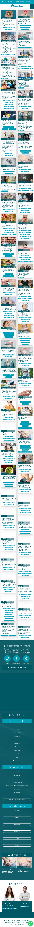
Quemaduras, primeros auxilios (23, 399)
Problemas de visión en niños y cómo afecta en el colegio (24, 335)
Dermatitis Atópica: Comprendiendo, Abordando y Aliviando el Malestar (9, 563)
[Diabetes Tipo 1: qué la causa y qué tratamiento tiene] (8, 493)
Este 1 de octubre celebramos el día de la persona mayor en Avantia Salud (24, 43)
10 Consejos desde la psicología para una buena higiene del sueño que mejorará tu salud (9, 205)
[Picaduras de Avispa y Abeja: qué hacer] (25, 246)
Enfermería (17, 729)
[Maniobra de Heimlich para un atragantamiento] (25, 373)
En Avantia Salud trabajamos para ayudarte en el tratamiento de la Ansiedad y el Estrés (8, 249)
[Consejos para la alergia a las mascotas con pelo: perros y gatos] (8, 406)
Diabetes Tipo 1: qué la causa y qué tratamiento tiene (9, 499)
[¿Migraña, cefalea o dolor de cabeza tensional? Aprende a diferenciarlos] (25, 14)
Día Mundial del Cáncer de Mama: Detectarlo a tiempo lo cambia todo (25, 612)
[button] (2, 5)
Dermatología (17, 789)
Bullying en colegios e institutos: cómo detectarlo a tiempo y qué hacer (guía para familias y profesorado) (8, 630)
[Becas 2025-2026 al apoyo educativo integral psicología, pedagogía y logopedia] (25, 54)
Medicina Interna (17, 796)
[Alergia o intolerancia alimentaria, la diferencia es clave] (25, 411)
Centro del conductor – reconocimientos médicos (17, 785)
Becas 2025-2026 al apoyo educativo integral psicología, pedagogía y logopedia (24, 61)
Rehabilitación (17, 849)
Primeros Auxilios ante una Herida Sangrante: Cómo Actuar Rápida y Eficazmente (9, 371)
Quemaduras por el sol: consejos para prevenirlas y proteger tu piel (25, 590)
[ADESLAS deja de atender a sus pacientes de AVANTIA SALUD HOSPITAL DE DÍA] (25, 75)
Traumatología (17, 792)
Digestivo (17, 835)
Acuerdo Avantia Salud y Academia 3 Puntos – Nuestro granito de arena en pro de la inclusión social (25, 101)
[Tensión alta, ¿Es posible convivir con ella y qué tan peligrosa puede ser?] (25, 197)
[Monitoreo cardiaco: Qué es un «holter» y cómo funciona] (8, 283)
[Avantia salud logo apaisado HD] (16, 5)
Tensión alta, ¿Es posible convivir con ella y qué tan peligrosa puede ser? (25, 204)
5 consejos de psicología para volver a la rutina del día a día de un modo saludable (8, 187)
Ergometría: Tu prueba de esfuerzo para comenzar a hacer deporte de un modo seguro (25, 291)
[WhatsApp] (16, 658)
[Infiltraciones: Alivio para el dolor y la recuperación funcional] (8, 301)
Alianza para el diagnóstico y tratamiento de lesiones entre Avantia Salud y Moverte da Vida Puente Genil (25, 126)
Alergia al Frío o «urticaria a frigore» (8, 454)
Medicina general (17, 760)
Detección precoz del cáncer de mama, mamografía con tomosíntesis (24, 548)
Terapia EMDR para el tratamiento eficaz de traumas (25, 185)
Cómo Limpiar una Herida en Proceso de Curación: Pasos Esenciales (25, 359)
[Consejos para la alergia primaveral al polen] (8, 263)
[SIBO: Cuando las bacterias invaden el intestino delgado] (25, 435)
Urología (17, 838)
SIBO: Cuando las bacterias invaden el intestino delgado (24, 442)
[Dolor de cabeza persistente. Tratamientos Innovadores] (25, 219)
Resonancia (17, 739)
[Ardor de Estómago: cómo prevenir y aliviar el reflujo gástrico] (8, 344)
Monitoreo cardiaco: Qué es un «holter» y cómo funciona (8, 289)
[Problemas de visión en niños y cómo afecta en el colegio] (25, 328)
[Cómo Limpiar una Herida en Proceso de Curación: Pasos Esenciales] (25, 351)
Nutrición (17, 817)
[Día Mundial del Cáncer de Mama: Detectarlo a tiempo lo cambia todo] (25, 605)
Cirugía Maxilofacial (17, 828)
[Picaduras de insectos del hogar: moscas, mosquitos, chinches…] (25, 519)
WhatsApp (16, 663)
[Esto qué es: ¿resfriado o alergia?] (8, 427)
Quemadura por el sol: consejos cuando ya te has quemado (9, 584)
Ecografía (17, 778)
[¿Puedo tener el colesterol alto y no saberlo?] (8, 218)
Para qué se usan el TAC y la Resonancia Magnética (8, 542)
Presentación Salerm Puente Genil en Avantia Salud (24, 274)
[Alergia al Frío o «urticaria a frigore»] (8, 448)
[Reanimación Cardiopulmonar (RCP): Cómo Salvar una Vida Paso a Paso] (8, 384)
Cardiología (17, 842)
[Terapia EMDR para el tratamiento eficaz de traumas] (25, 178)
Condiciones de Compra (17, 924)
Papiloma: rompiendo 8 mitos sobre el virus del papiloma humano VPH (9, 478)
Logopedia (17, 821)
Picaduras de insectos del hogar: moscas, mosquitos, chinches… (25, 526)
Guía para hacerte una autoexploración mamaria (25, 166)
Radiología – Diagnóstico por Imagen (17, 799)
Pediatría (17, 725)
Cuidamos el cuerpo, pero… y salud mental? (9, 168)
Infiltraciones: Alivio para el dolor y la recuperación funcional (9, 308)
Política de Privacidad (10, 922)
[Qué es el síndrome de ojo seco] (8, 324)
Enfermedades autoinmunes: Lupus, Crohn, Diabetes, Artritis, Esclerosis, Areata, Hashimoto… (8, 520)
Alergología (17, 845)
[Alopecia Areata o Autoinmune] (25, 499)
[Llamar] (7, 658)
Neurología (17, 810)
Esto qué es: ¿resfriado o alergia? (9, 433)
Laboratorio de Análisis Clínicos (17, 732)
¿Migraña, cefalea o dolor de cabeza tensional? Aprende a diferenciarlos (24, 21)
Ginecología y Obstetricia (17, 782)
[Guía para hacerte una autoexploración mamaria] (25, 160)
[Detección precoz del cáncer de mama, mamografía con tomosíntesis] (25, 540)
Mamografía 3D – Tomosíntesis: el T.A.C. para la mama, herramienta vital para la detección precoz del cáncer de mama (25, 145)
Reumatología (17, 831)
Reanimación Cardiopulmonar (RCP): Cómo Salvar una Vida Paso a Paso (9, 392)
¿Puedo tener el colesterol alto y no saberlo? (8, 225)
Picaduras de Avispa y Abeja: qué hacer (25, 252)
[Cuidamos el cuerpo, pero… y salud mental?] (8, 162)
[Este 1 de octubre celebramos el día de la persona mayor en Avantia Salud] (25, 36)
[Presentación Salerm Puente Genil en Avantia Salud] (25, 268)
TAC (17, 757)
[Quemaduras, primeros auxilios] (25, 393)
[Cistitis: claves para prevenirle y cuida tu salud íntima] (25, 459)
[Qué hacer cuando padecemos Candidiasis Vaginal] (25, 479)
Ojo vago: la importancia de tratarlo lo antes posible (25, 314)
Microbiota (17, 814)
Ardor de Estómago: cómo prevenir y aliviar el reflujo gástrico (9, 351)
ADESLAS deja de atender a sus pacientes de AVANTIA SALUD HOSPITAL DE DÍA (24, 83)
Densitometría (17, 750)
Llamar (7, 663)
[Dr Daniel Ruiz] (14, 893)
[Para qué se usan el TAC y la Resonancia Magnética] (8, 535)
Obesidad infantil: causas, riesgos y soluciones (23, 568)
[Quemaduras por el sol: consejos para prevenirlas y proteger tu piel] (25, 583)
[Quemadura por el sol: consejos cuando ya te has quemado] (8, 577)
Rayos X (17, 746)
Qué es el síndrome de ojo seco (9, 330)
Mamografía (17, 743)
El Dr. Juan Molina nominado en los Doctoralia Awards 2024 (7, 123)
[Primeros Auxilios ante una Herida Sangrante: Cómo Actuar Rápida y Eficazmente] (8, 363)
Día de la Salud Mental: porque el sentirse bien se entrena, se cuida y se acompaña (25, 631)
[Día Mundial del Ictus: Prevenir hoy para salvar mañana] (8, 598)
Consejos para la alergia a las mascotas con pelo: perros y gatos (8, 413)
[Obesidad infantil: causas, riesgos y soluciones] (25, 561)
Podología (17, 771)
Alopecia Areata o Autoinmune (23, 505)
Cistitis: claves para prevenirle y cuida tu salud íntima (24, 466)
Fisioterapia (17, 736)
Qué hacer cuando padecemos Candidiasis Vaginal (24, 486)
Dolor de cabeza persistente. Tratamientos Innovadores (23, 226)
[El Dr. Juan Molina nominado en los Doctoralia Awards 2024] (8, 115)
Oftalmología (17, 775)
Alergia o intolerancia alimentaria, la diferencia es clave (24, 418)
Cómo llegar (26, 663)
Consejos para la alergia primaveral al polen (8, 270)
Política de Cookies (24, 922)
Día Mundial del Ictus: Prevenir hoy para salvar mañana (8, 605)
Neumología (17, 824)
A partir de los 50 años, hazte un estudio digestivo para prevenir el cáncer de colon (9, 22)
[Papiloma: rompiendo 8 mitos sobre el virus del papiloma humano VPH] (8, 470)
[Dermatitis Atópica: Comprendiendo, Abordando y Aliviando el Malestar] (8, 556)
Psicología (17, 753)
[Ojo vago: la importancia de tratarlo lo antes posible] (25, 307)
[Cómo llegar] (26, 658)
